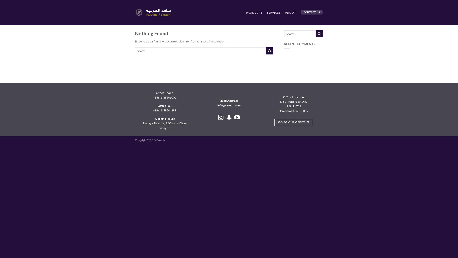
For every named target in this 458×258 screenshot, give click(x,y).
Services (273, 12)
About (290, 12)
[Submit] (269, 50)
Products (254, 12)
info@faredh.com (229, 105)
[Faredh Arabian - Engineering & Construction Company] (153, 12)
